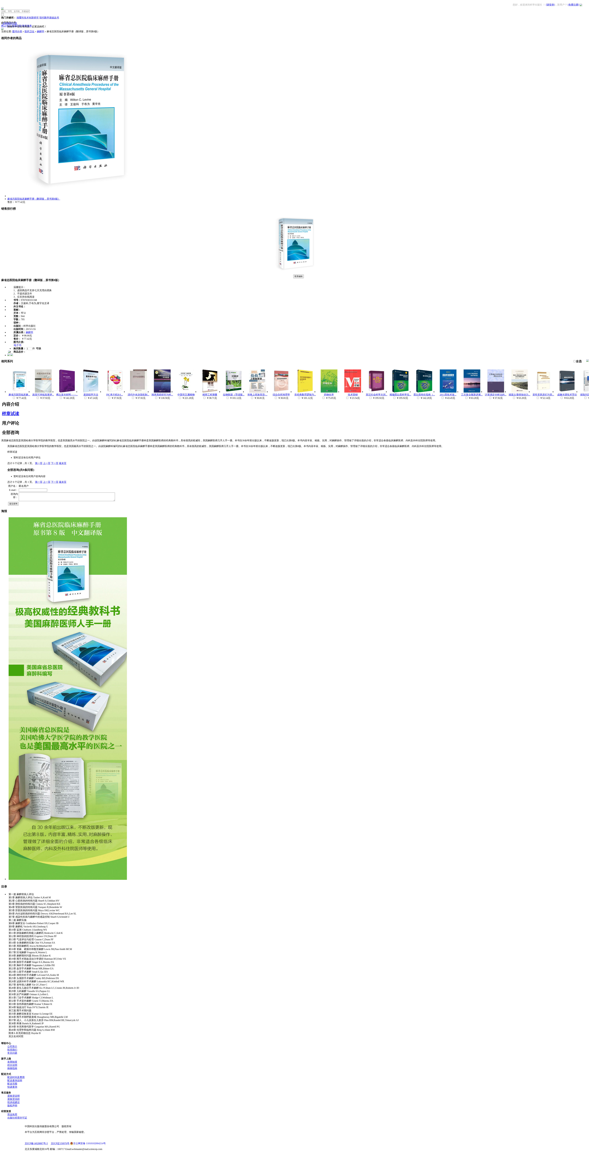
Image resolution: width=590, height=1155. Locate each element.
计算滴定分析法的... (495, 394)
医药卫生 (29, 31)
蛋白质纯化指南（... (424, 394)
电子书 (17, 345)
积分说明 (12, 1065)
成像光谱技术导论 (567, 394)
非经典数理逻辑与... (305, 394)
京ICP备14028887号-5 (36, 1143)
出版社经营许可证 (17, 1117)
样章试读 (10, 413)
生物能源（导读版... (233, 394)
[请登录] (550, 4)
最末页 (62, 463)
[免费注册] (573, 4)
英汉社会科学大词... (376, 394)
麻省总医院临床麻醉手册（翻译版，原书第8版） (33, 198)
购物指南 (12, 1068)
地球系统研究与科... (162, 394)
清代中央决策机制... (138, 394)
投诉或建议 (13, 1102)
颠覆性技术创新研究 (28, 17)
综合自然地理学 (281, 394)
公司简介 (12, 1046)
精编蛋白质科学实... (400, 394)
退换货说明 (13, 1096)
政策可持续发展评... (43, 394)
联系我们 (12, 1049)
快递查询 (12, 1087)
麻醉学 (40, 31)
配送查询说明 (14, 1080)
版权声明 (12, 1105)
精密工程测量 (210, 394)
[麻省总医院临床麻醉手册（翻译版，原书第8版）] (295, 273)
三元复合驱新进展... (472, 394)
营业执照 (12, 1114)
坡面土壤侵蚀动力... (519, 394)
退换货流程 (13, 1099)
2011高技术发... (448, 394)
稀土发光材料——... (67, 394)
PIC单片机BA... (114, 394)
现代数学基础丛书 (49, 17)
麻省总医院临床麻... (19, 394)
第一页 (38, 463)
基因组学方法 (90, 394)
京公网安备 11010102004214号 (89, 1143)
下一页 (54, 463)
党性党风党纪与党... (543, 394)
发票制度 (12, 1062)
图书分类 (17, 31)
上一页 (46, 463)
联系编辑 (299, 276)
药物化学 (329, 394)
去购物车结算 (9, 23)
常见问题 (12, 1053)
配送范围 (12, 1083)
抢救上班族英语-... (257, 394)
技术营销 (353, 394)
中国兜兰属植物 (186, 394)
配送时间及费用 (16, 1077)
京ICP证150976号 (60, 1143)
